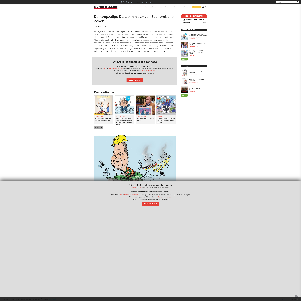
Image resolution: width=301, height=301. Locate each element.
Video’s (160, 7)
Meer (204, 22)
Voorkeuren (284, 299)
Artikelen (153, 7)
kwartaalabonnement (116, 68)
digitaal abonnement (149, 70)
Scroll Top (296, 296)
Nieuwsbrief (140, 2)
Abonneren (196, 7)
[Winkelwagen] (206, 7)
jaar (104, 68)
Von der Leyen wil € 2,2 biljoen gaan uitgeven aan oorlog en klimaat (166, 120)
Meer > (184, 59)
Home (146, 7)
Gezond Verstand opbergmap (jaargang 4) (196, 71)
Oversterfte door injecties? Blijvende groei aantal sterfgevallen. (196, 88)
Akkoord (293, 299)
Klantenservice (186, 7)
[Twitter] (123, 2)
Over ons (148, 2)
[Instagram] (126, 2)
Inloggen (202, 7)
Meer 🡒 (98, 127)
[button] (297, 2)
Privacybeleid (52, 299)
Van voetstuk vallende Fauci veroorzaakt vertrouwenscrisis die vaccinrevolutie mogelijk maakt (198, 36)
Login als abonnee (136, 187)
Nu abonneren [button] (134, 80)
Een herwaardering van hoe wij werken (197, 44)
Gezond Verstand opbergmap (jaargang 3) (196, 80)
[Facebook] (121, 2)
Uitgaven (167, 7)
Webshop (176, 7)
